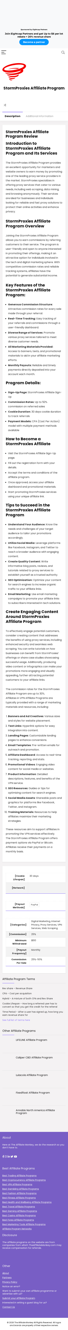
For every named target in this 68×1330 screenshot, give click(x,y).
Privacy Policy (9, 1282)
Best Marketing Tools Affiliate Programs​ (24, 1224)
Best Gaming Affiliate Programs (19, 1211)
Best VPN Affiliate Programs (17, 1184)
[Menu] (4, 52)
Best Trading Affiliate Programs (19, 1175)
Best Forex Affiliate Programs (18, 1220)
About (5, 1273)
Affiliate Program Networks (17, 1228)
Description (12, 116)
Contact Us (8, 1307)
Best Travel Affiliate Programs (18, 1206)
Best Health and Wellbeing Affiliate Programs (27, 1202)
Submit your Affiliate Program (18, 1298)
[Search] (63, 52)
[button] (3, 1156)
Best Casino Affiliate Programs (19, 1215)
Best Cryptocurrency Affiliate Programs (24, 1180)
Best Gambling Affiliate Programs (20, 1188)
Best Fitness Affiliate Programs (19, 1197)
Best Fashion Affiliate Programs (19, 1193)
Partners (7, 1277)
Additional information (39, 116)
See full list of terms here (16, 1020)
